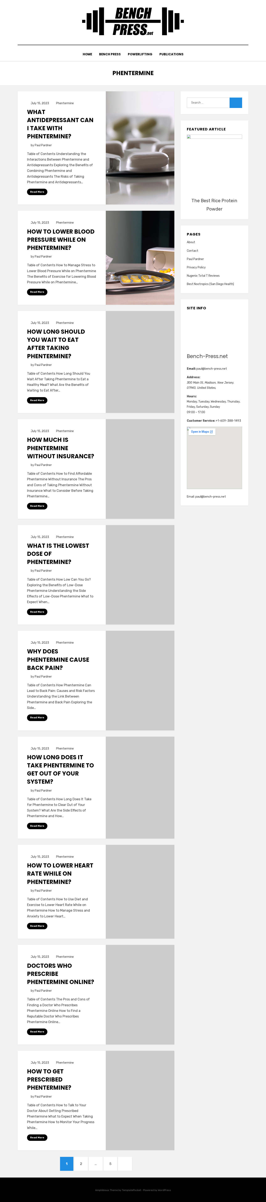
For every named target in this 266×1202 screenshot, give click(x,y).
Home (87, 54)
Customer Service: (201, 421)
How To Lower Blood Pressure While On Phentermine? (61, 240)
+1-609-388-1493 (228, 421)
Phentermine (65, 103)
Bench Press (110, 54)
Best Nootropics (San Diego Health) (210, 284)
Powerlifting (140, 54)
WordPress (164, 1190)
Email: (191, 369)
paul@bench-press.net (211, 369)
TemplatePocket (131, 1190)
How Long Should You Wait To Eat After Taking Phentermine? (56, 344)
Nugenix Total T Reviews (203, 276)
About (191, 242)
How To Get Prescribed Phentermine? (49, 1079)
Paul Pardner (195, 259)
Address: (193, 377)
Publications (171, 54)
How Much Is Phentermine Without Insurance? (60, 448)
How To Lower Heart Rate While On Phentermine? (60, 873)
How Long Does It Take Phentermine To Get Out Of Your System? (60, 769)
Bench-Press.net (207, 356)
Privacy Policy (196, 267)
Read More (37, 191)
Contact (192, 251)
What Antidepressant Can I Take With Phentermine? (60, 124)
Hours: (192, 396)
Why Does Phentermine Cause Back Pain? (58, 659)
